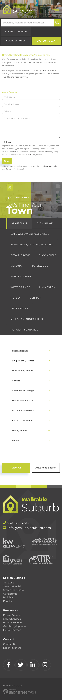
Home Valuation (12, 622)
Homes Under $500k (23, 400)
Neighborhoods (16, 41)
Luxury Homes (19, 430)
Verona (16, 265)
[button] (57, 22)
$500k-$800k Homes (23, 410)
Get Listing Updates (14, 626)
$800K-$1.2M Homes (22, 420)
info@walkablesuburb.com (29, 528)
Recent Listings (20, 350)
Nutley (16, 297)
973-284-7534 (46, 40)
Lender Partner (12, 630)
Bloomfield (48, 255)
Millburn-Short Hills (27, 319)
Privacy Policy (35, 155)
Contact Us (9, 644)
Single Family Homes (23, 360)
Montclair (20, 223)
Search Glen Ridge (14, 590)
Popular (7, 601)
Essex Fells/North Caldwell (32, 244)
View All (16, 467)
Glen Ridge (44, 223)
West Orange (20, 287)
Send (7, 161)
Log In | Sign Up (12, 647)
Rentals (16, 440)
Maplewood (40, 265)
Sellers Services (12, 619)
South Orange (21, 276)
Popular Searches (24, 329)
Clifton (36, 297)
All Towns (8, 582)
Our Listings (10, 593)
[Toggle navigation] (56, 9)
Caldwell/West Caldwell (30, 234)
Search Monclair (12, 586)
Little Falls (19, 308)
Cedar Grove (20, 255)
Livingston (47, 287)
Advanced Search (16, 32)
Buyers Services (12, 615)
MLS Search (10, 597)
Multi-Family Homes (22, 370)
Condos (16, 380)
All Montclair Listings (23, 390)
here (44, 70)
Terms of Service (13, 169)
